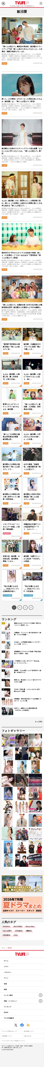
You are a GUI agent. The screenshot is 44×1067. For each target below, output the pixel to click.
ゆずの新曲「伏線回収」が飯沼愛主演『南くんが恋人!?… (32, 466)
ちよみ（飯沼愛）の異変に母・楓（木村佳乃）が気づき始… (11, 376)
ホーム (3, 947)
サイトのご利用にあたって (9, 1031)
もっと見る (38, 721)
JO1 (16, 935)
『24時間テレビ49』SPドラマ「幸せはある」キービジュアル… (26, 662)
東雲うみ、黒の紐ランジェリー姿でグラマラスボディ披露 (27, 681)
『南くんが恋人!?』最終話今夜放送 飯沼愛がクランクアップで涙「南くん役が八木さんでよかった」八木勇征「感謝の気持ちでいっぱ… (22, 48)
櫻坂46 (29, 931)
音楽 (5, 984)
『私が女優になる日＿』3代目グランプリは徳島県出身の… (11, 588)
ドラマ (4, 63)
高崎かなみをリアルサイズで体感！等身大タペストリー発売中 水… (27, 624)
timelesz (7, 926)
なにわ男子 (8, 931)
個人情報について (29, 1031)
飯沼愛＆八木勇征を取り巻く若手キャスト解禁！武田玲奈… (11, 496)
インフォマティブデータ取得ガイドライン (13, 1040)
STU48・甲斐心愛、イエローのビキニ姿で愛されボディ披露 (27, 690)
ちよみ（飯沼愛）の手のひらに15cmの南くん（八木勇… (32, 436)
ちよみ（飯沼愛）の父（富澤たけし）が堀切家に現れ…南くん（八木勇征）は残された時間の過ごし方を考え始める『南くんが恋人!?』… (22, 203)
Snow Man (30, 926)
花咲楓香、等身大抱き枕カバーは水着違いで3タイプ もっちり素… (27, 700)
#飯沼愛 (10, 947)
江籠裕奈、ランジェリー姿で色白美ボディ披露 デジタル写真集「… (27, 633)
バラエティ (7, 533)
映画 (5, 989)
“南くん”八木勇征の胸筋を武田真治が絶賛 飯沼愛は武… (11, 436)
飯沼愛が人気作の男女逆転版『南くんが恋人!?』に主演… (32, 496)
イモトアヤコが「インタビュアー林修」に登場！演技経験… (11, 526)
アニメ (6, 978)
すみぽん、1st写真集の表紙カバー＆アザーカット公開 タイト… (27, 643)
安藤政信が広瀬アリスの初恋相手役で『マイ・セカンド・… (32, 526)
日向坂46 (7, 935)
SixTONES (18, 926)
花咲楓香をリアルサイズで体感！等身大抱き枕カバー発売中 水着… (27, 652)
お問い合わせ (27, 1036)
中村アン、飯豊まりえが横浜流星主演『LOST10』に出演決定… (25, 709)
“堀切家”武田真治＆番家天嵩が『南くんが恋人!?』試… (11, 346)
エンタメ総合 (7, 595)
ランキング (7, 1007)
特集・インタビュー (10, 1001)
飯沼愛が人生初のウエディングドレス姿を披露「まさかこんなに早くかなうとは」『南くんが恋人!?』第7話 (22, 150)
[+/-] (40, 995)
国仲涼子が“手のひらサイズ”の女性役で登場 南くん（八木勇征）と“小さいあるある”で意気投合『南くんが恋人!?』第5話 (21, 255)
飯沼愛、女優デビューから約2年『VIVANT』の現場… (32, 558)
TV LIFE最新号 (9, 1018)
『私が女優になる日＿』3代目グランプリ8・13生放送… (32, 588)
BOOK (6, 1012)
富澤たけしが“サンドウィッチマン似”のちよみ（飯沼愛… (11, 406)
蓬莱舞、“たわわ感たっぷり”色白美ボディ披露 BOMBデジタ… (27, 671)
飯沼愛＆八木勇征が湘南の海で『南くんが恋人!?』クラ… (11, 466)
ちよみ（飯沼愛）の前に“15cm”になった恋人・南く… (32, 376)
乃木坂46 (19, 931)
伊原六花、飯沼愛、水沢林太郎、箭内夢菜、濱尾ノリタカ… (11, 558)
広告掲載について (7, 1036)
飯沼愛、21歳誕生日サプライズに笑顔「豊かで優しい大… (32, 346)
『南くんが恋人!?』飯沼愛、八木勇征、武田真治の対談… (32, 406)
